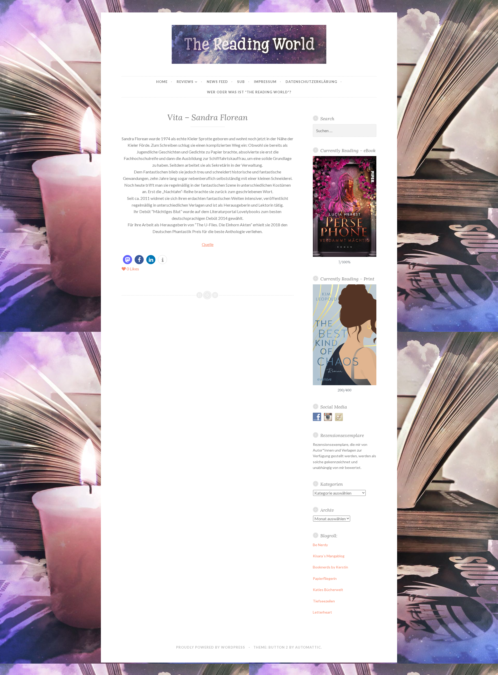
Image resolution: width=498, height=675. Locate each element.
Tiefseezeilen (324, 601)
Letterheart (322, 612)
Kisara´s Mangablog (328, 556)
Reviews (185, 82)
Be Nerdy (320, 545)
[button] (127, 259)
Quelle (207, 244)
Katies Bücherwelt (328, 589)
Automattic (308, 647)
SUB (241, 82)
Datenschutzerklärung (311, 82)
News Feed (217, 82)
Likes (133, 268)
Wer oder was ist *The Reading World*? (249, 92)
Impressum (265, 82)
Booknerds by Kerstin (330, 567)
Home (162, 82)
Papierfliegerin (325, 578)
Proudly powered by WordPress (210, 647)
